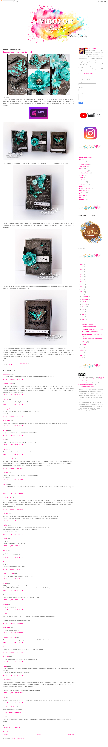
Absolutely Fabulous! (88, 324)
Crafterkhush (6, 374)
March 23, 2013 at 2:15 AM (13, 702)
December (85, 296)
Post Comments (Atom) (17, 738)
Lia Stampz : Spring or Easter (90, 331)
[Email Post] (28, 363)
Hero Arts (81, 175)
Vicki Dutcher (6, 614)
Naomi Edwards (7, 383)
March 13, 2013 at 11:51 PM (13, 623)
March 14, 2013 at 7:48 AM (13, 661)
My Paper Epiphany (8, 573)
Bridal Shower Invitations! (89, 326)
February (84, 342)
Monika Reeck (7, 498)
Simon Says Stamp (84, 190)
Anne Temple (6, 420)
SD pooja (5, 449)
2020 (82, 276)
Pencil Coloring (83, 184)
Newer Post (6, 734)
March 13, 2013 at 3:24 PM (13, 600)
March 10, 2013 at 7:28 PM (13, 435)
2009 (82, 355)
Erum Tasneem (91, 48)
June (83, 312)
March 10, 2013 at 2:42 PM (13, 379)
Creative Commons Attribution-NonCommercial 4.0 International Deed (91, 379)
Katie (4, 716)
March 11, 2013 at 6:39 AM (13, 569)
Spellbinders (82, 193)
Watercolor (82, 199)
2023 (82, 269)
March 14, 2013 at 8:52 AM (13, 675)
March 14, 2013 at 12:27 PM (13, 693)
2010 (82, 352)
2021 (82, 274)
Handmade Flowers (84, 173)
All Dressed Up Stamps (85, 157)
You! (83, 321)
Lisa (4, 697)
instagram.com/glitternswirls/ (86, 386)
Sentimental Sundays (85, 188)
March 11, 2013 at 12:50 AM (13, 509)
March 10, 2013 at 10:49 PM (13, 468)
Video (80, 197)
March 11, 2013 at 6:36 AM (13, 546)
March (84, 319)
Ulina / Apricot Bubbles (9, 707)
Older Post (71, 734)
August (84, 306)
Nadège (5, 525)
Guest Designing (83, 170)
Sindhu (5, 430)
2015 (82, 289)
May (83, 314)
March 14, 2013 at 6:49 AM (13, 652)
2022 (82, 271)
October (84, 301)
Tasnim (5, 666)
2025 (82, 266)
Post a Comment (7, 732)
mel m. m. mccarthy (8, 459)
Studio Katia (82, 195)
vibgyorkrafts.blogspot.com (86, 384)
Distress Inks (82, 166)
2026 (82, 264)
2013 (82, 294)
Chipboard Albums (84, 164)
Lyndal (5, 583)
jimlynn (5, 484)
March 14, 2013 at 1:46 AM (13, 642)
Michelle (5, 604)
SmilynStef (6, 656)
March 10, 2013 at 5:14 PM (13, 404)
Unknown (5, 472)
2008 (82, 357)
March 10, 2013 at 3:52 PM (13, 394)
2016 (82, 287)
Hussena (5, 399)
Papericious (82, 182)
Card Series (11, 364)
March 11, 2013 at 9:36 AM (13, 578)
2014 (82, 292)
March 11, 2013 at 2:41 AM (13, 520)
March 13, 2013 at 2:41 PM (13, 590)
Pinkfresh (81, 186)
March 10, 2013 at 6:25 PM (13, 416)
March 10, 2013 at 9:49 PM (13, 454)
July (83, 309)
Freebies (81, 168)
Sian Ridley (6, 679)
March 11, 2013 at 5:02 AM (13, 534)
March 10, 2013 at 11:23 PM (13, 479)
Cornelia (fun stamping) (9, 637)
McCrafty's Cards (7, 409)
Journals (81, 177)
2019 (82, 279)
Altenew (81, 159)
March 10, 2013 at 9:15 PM (13, 445)
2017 (82, 284)
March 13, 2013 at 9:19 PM (13, 609)
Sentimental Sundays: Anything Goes (92, 329)
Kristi (4, 439)
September (85, 304)
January (84, 344)
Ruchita (5, 538)
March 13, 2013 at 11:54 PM (13, 632)
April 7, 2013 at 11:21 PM (12, 712)
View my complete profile (87, 73)
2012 (82, 347)
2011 (81, 350)
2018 (82, 282)
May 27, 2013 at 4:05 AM (11, 728)
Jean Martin (6, 647)
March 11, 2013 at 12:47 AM (13, 493)
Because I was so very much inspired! (17, 52)
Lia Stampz (82, 179)
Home (39, 734)
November (85, 299)
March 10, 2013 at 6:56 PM (13, 425)
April (83, 317)
